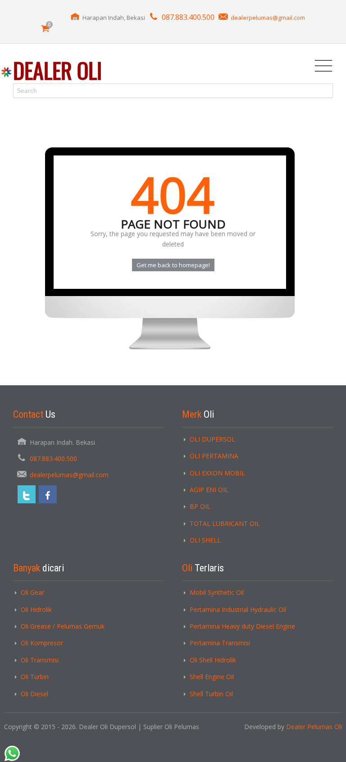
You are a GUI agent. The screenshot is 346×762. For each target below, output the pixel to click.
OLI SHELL (205, 540)
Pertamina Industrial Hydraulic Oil (238, 609)
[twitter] (27, 494)
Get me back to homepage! (173, 265)
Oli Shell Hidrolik (213, 660)
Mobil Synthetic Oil (217, 592)
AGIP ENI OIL (209, 489)
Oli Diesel (34, 693)
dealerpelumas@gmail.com (268, 18)
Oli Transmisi (40, 660)
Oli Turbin (35, 676)
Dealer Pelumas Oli (314, 726)
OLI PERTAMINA (214, 456)
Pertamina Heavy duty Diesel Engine (242, 626)
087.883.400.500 (188, 17)
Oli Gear (32, 592)
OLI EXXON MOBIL (217, 473)
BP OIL (200, 506)
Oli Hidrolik (36, 609)
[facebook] (48, 494)
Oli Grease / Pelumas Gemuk (63, 626)
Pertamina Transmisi (220, 643)
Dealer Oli (57, 70)
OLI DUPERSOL (212, 439)
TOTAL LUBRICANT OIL (225, 523)
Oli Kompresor (42, 643)
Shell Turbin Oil (211, 693)
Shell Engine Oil (212, 676)
